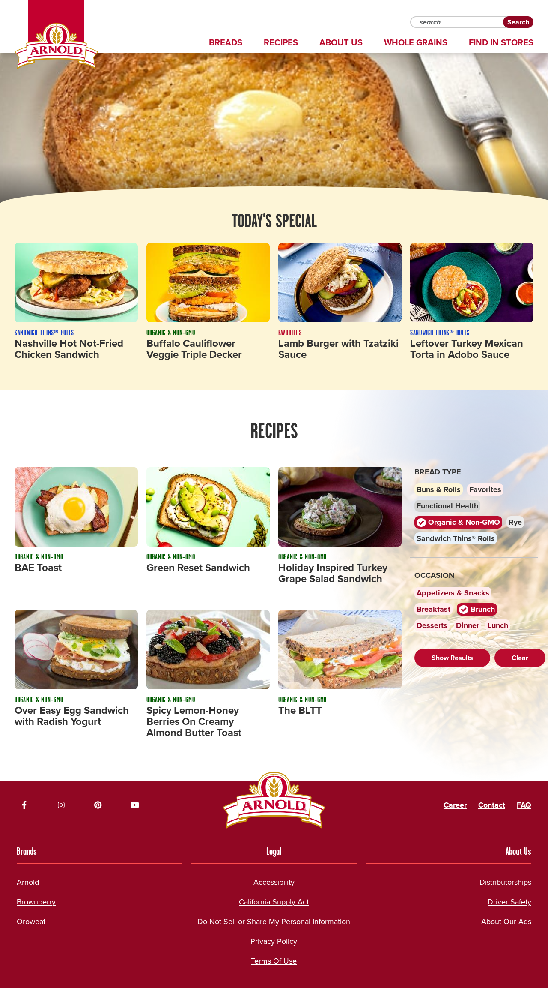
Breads (225, 42)
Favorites (485, 489)
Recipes (281, 42)
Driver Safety (509, 901)
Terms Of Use (274, 961)
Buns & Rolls (439, 489)
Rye (515, 522)
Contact (491, 805)
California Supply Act (274, 901)
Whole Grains (415, 42)
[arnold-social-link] (24, 805)
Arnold (28, 882)
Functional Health (447, 505)
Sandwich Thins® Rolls (456, 538)
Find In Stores (501, 42)
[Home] (56, 46)
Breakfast (433, 609)
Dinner (467, 625)
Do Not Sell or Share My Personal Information (273, 921)
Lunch (498, 625)
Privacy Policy (273, 941)
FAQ (524, 805)
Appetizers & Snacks (453, 592)
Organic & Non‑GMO (463, 522)
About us (341, 42)
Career (455, 805)
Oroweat (31, 921)
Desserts (432, 625)
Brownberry (36, 901)
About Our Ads (506, 921)
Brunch (481, 609)
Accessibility (274, 882)
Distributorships (505, 882)
